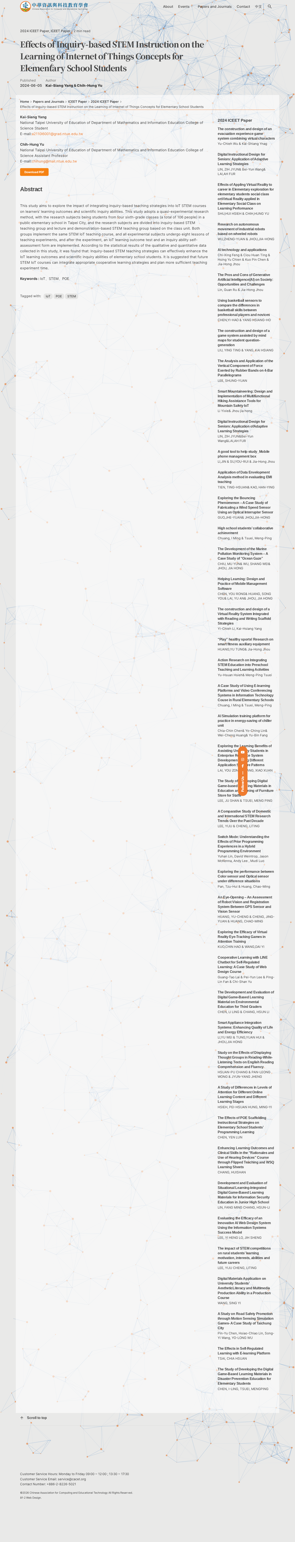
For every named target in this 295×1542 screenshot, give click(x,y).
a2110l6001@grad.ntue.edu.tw (57, 134)
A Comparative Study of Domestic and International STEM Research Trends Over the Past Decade (244, 816)
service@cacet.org (72, 1479)
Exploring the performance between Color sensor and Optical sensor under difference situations (246, 876)
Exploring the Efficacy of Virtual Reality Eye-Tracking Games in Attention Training (242, 936)
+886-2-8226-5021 (61, 1484)
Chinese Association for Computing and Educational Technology (69, 1492)
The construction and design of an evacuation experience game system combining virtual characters (246, 133)
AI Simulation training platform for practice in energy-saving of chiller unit (245, 720)
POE (59, 296)
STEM (71, 296)
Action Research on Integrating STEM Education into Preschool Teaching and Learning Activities (243, 664)
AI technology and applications (242, 250)
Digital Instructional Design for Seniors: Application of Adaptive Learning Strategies (243, 159)
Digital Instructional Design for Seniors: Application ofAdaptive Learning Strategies (243, 426)
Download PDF (34, 172)
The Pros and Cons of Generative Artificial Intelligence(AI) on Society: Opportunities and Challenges (245, 279)
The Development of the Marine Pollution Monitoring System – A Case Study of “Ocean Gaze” (243, 553)
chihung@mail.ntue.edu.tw (54, 161)
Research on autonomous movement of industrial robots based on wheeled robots (241, 229)
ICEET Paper (60, 31)
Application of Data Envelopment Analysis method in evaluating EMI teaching (245, 477)
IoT (48, 296)
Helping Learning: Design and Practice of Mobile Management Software (242, 583)
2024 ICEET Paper (34, 31)
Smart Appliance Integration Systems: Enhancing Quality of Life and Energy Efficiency (245, 1027)
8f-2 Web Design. (30, 1497)
